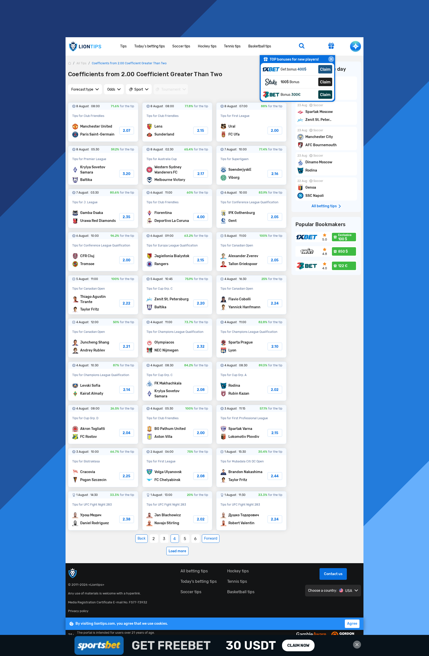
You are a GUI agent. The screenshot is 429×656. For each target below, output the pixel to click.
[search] (301, 46)
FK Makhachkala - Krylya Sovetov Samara (177, 381)
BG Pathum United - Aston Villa (177, 424)
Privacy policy (78, 611)
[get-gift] (331, 46)
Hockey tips (207, 46)
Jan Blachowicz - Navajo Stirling (177, 510)
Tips (123, 46)
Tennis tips (232, 46)
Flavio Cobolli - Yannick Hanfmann (251, 295)
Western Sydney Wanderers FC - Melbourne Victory (177, 165)
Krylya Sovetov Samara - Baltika (103, 165)
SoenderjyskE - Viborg (251, 165)
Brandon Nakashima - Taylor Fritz (251, 467)
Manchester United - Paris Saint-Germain (103, 122)
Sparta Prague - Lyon (251, 338)
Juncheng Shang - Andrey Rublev (103, 338)
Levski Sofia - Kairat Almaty (103, 381)
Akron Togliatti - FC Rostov (103, 424)
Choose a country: (322, 590)
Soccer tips (181, 46)
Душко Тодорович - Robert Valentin (251, 510)
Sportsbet (214, 645)
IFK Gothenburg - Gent (251, 208)
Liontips (85, 46)
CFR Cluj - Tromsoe (103, 251)
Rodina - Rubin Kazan (251, 381)
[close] (331, 59)
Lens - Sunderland (177, 122)
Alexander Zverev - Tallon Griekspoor (251, 251)
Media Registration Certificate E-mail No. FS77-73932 (107, 602)
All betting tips (194, 571)
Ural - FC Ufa (251, 122)
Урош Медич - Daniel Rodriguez (103, 510)
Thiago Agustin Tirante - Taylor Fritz (103, 295)
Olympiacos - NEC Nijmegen (177, 338)
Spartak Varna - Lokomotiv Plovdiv (251, 424)
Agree (352, 623)
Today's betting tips (149, 46)
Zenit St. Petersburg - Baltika (177, 295)
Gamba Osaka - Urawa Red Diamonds (103, 208)
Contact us (333, 574)
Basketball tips (259, 46)
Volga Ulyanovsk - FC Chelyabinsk (177, 467)
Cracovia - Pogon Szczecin (103, 467)
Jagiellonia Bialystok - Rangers (177, 251)
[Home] (69, 63)
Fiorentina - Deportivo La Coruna (177, 208)
